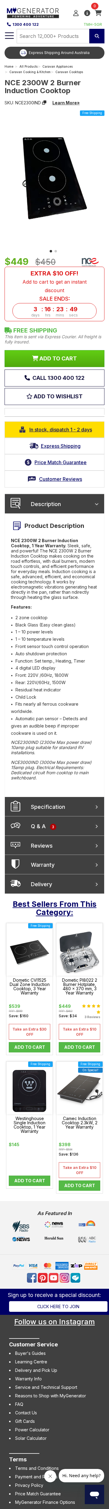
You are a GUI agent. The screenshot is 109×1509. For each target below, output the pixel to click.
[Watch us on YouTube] (54, 1277)
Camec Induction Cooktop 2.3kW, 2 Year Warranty (79, 1122)
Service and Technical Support (46, 1387)
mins (60, 315)
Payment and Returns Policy (43, 1476)
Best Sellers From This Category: (55, 908)
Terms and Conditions (37, 1468)
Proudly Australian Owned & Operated (59, 52)
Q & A (42, 826)
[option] (54, 53)
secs (73, 315)
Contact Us (26, 1412)
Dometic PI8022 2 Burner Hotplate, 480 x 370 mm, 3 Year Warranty (79, 986)
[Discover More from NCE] (90, 262)
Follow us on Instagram (54, 1321)
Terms (18, 1459)
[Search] (96, 36)
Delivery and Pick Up (36, 1370)
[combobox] (53, 36)
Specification (48, 807)
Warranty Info (28, 1378)
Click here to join (58, 1306)
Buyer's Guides (30, 1353)
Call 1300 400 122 (57, 378)
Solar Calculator (31, 1438)
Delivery (41, 884)
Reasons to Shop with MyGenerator (50, 1395)
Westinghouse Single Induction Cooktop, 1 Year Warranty (29, 1124)
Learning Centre (31, 1361)
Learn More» (66, 102)
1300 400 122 (25, 24)
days (35, 315)
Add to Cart (29, 1047)
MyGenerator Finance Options (45, 1502)
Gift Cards (25, 1421)
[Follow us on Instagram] (65, 1277)
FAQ (19, 1404)
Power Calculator (32, 1429)
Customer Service (33, 1344)
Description (46, 504)
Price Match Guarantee (38, 1493)
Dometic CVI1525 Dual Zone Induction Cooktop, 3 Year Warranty (30, 986)
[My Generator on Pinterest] (43, 1277)
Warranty (42, 865)
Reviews (42, 845)
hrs (48, 315)
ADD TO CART (57, 358)
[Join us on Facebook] (32, 1277)
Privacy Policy (29, 1485)
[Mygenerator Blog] (76, 1277)
